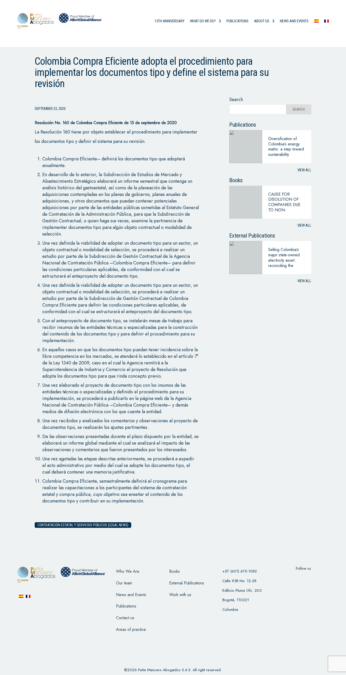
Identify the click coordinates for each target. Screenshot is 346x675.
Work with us (180, 595)
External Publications (186, 583)
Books (174, 571)
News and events (294, 21)
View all (304, 170)
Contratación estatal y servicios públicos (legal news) (82, 525)
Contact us (125, 618)
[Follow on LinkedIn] (323, 578)
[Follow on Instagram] (310, 578)
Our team (124, 583)
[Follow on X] (296, 578)
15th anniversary (169, 21)
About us (261, 21)
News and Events (131, 595)
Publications (237, 21)
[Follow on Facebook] (283, 578)
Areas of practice (131, 629)
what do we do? (203, 21)
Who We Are (127, 571)
